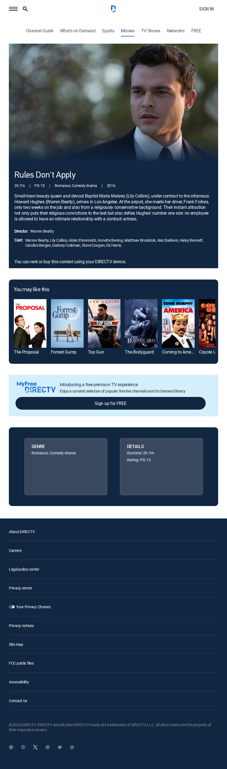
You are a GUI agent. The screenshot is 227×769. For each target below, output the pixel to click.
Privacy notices (21, 625)
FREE (196, 31)
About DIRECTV (22, 531)
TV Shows (150, 31)
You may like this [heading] (31, 290)
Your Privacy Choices (33, 606)
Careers (15, 550)
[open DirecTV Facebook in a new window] (23, 747)
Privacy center (20, 588)
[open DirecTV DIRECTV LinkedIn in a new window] (11, 747)
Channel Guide (39, 31)
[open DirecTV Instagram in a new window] (47, 747)
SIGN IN (206, 9)
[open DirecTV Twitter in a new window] (35, 747)
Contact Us (18, 700)
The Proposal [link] (26, 352)
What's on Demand (78, 31)
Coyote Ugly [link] (210, 352)
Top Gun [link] (96, 352)
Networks (175, 31)
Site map (16, 644)
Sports (108, 31)
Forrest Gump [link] (63, 352)
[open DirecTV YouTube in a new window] (60, 747)
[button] (13, 8)
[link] (30, 323)
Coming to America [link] (180, 352)
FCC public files (21, 663)
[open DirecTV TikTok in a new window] (72, 747)
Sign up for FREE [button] (110, 403)
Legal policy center (24, 569)
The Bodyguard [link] (139, 352)
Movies (128, 31)
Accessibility (19, 681)
